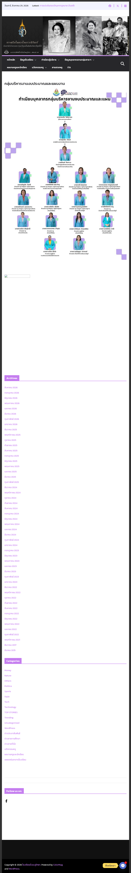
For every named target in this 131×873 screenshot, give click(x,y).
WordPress (9, 728)
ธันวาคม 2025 (10, 429)
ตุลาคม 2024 (10, 498)
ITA (69, 67)
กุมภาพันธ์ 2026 (11, 419)
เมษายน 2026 (10, 408)
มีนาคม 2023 (10, 571)
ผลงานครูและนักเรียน (17, 67)
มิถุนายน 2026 (10, 398)
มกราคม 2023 (10, 582)
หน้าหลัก (11, 59)
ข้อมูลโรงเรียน (26, 59)
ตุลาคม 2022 (10, 597)
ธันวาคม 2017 (10, 645)
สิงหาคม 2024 (11, 508)
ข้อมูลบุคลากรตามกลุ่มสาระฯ (78, 59)
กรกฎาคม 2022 (11, 613)
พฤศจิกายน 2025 (12, 434)
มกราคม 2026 (10, 424)
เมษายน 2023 (10, 566)
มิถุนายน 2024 (10, 519)
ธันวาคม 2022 (10, 587)
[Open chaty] (122, 865)
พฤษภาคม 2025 (11, 466)
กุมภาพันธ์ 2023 (11, 576)
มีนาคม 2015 (9, 650)
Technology (10, 707)
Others (7, 681)
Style (7, 696)
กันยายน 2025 (10, 445)
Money (7, 670)
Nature (7, 675)
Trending (8, 717)
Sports (7, 691)
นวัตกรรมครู (38, 67)
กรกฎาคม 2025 (11, 456)
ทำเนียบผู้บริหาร (49, 59)
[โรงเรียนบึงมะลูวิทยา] (65, 18)
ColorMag (58, 864)
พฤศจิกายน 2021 (12, 639)
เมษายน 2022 (10, 629)
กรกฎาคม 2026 (11, 392)
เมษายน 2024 (10, 529)
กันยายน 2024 (10, 503)
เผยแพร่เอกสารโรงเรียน (15, 759)
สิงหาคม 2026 (11, 387)
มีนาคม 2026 (10, 413)
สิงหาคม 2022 (10, 608)
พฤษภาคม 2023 (11, 561)
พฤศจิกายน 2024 (12, 492)
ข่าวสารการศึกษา (12, 738)
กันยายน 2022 (10, 603)
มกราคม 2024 (10, 545)
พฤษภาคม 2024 (11, 524)
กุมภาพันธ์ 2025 (11, 482)
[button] (34, 60)
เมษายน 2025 (10, 471)
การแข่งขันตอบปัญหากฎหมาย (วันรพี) (57, 5)
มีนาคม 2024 (10, 534)
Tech (6, 702)
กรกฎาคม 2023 (11, 550)
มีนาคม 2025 (10, 477)
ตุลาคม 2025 (10, 440)
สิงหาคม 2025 (10, 450)
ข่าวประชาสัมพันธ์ (12, 733)
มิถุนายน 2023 (10, 555)
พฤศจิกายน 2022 (12, 592)
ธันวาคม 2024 (10, 487)
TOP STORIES (11, 712)
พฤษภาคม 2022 (11, 624)
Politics (8, 686)
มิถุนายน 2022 (10, 618)
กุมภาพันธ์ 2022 (11, 634)
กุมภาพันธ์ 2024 (11, 540)
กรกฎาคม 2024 (11, 513)
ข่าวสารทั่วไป (10, 744)
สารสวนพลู (57, 67)
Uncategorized (11, 723)
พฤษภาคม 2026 (11, 403)
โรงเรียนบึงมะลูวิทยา (31, 864)
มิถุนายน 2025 (10, 461)
